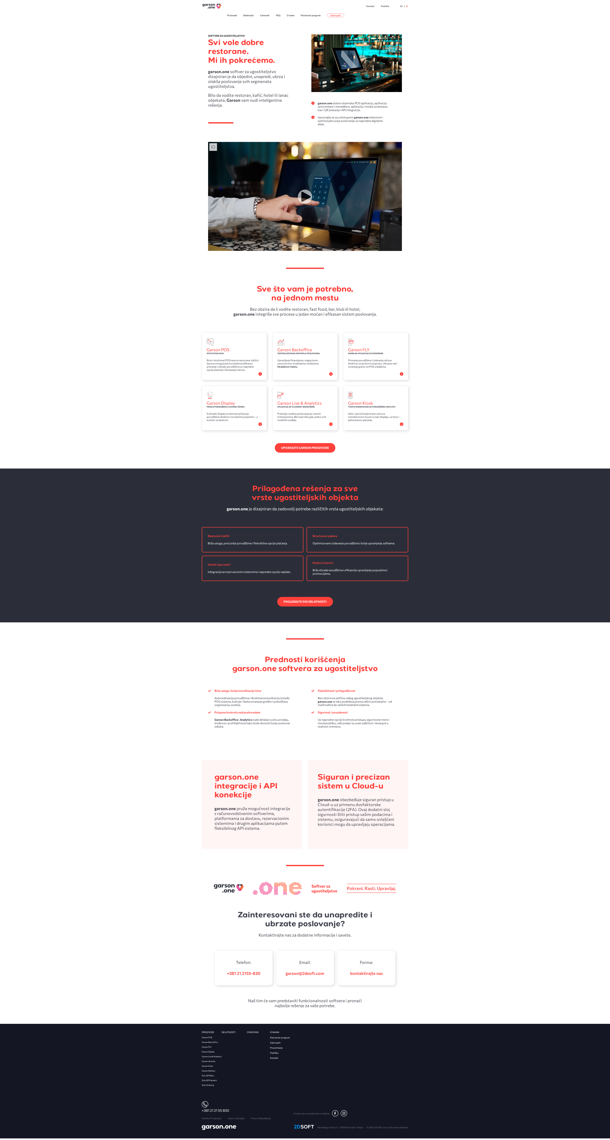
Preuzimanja (276, 1047)
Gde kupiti (335, 15)
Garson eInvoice (208, 1061)
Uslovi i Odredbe (236, 1118)
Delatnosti (248, 15)
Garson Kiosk (207, 1066)
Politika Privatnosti (211, 1118)
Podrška (385, 6)
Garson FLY (207, 1047)
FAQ (278, 15)
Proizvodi (232, 15)
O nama (290, 15)
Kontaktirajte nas (366, 973)
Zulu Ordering (208, 1085)
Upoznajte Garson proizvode (305, 447)
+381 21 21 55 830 (215, 1110)
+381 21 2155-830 (243, 973)
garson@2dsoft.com (305, 973)
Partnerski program (311, 15)
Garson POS (207, 1037)
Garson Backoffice (210, 1042)
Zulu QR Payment (209, 1080)
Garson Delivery (208, 1071)
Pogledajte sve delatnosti (305, 601)
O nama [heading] (274, 1032)
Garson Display (208, 1052)
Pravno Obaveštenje (261, 1118)
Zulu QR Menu (208, 1075)
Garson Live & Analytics (212, 1056)
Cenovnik (265, 15)
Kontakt (370, 6)
